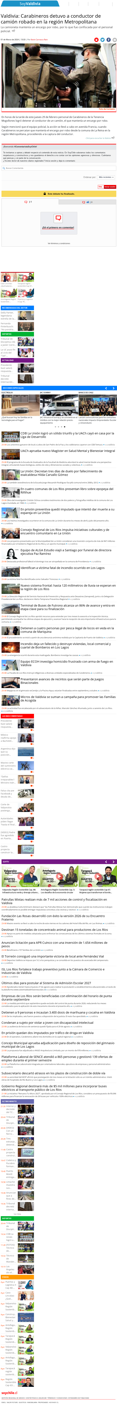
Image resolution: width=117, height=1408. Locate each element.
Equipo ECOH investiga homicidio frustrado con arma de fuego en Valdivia (67, 663)
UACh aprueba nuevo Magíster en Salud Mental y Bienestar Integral (68, 451)
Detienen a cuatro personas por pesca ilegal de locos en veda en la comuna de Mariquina (67, 630)
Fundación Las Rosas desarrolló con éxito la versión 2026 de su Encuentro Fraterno (53, 918)
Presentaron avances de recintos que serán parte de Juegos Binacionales (62, 681)
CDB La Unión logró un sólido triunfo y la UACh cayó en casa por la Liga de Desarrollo (67, 435)
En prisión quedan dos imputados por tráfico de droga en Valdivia (48, 1033)
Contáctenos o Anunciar (36, 1398)
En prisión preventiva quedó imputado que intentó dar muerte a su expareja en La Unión (67, 511)
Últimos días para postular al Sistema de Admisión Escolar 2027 (46, 983)
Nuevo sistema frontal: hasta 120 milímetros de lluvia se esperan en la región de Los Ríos (68, 587)
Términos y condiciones (57, 1398)
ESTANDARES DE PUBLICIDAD (79, 1398)
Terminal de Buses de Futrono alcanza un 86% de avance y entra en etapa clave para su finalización (68, 607)
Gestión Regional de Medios (14, 1398)
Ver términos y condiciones (59, 243)
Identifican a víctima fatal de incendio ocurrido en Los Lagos (63, 568)
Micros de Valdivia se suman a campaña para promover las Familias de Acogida (68, 698)
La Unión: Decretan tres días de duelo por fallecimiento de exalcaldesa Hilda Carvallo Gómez (61, 473)
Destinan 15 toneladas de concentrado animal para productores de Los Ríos (55, 930)
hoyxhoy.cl (54, 1402)
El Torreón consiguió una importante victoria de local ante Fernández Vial (53, 956)
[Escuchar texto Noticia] (113, 138)
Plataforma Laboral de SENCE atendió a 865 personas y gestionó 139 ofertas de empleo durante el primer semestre (57, 1058)
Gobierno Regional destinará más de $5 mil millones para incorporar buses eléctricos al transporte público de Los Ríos (54, 1088)
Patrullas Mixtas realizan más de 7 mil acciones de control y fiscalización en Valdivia (54, 901)
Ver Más (17, 1214)
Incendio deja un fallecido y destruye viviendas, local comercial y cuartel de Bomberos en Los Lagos (66, 645)
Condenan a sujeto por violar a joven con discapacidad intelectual (47, 1023)
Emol (4, 1402)
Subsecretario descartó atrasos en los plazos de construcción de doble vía (53, 1073)
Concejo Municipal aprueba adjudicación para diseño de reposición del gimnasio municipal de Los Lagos (58, 1045)
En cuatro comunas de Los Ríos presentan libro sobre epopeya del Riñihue (67, 490)
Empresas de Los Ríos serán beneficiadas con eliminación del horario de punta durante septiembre (57, 997)
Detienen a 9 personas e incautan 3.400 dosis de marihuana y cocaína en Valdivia (58, 1012)
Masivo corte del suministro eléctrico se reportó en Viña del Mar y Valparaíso (8, 770)
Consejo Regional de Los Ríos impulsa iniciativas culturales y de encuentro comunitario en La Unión (65, 531)
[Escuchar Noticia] (13, 31)
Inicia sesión (50, 161)
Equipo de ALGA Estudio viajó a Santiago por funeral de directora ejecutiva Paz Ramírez (66, 552)
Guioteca (23, 1402)
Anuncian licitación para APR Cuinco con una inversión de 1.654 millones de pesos (54, 944)
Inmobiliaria (32, 1402)
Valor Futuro (13, 1402)
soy (110, 444)
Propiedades (43, 1402)
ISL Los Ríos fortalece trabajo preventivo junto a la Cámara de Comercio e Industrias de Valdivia (53, 971)
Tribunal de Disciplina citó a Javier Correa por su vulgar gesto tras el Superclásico (8, 346)
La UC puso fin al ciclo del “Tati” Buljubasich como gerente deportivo (8, 357)
